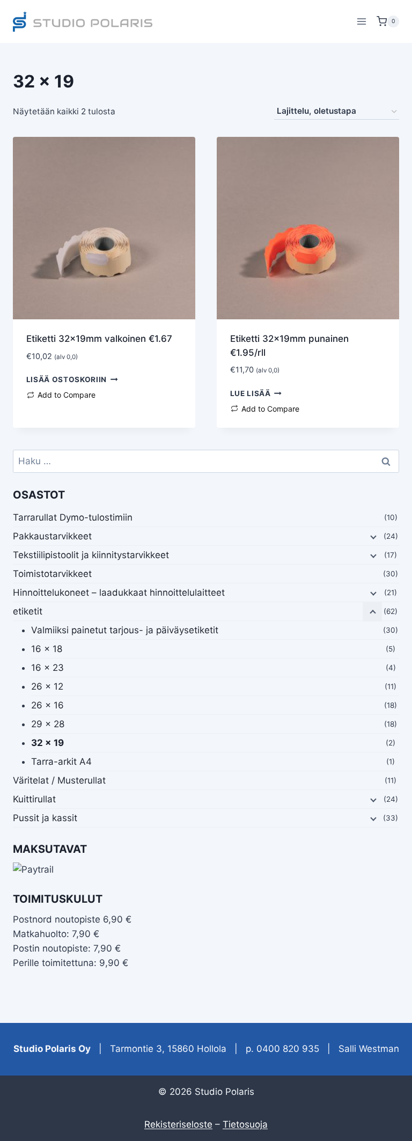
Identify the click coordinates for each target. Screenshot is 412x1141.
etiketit (27, 611)
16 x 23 (47, 667)
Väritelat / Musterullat (59, 780)
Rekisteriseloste (178, 1124)
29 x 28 (47, 724)
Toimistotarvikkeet (52, 573)
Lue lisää (250, 393)
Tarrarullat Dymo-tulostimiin (73, 517)
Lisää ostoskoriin (66, 379)
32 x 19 (47, 742)
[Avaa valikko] (361, 21)
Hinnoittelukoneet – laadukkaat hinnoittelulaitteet (119, 592)
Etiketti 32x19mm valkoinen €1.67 (99, 338)
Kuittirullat (34, 799)
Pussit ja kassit (45, 818)
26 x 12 (47, 686)
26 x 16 (47, 705)
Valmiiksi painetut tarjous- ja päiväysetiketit (124, 630)
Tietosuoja (245, 1124)
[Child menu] (372, 536)
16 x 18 (46, 648)
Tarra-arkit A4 (61, 761)
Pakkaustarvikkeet (52, 536)
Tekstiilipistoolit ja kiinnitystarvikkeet (91, 555)
